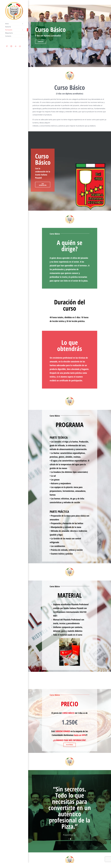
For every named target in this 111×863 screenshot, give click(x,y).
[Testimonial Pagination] (68, 826)
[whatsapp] (71, 858)
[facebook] (63, 858)
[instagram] (67, 858)
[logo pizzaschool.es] (69, 72)
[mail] (76, 858)
